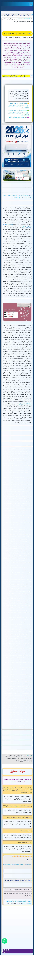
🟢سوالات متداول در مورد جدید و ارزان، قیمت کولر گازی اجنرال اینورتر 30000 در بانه (19, 112)
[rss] (8, 950)
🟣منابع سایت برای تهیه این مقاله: (19, 117)
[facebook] (2, 950)
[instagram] (2, 952)
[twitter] (4, 950)
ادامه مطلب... (28, 755)
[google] (6, 950)
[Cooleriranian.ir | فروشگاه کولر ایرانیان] (16, 146)
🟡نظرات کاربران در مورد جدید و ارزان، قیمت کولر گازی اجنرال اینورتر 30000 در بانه (19, 105)
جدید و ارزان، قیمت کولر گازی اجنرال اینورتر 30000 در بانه (18, 902)
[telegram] (4, 952)
